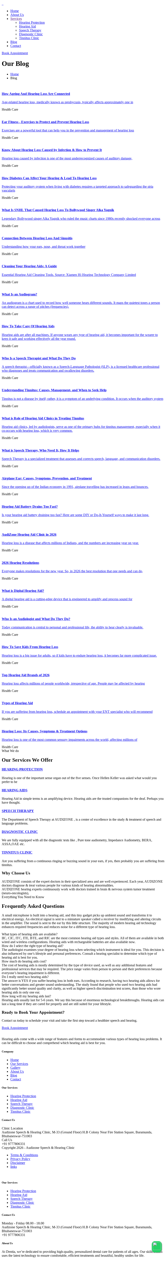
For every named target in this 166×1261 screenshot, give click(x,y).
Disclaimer (17, 1163)
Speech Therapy (30, 30)
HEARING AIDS (14, 790)
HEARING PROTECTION (22, 769)
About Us (17, 15)
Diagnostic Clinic (31, 34)
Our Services (19, 1064)
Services (16, 18)
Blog (13, 42)
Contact (15, 46)
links (13, 1166)
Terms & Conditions (24, 1155)
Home (14, 11)
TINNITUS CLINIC (17, 852)
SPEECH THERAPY (18, 811)
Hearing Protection (32, 22)
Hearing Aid (27, 26)
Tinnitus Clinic (29, 38)
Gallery (15, 1067)
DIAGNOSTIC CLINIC (20, 832)
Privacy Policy (20, 1159)
